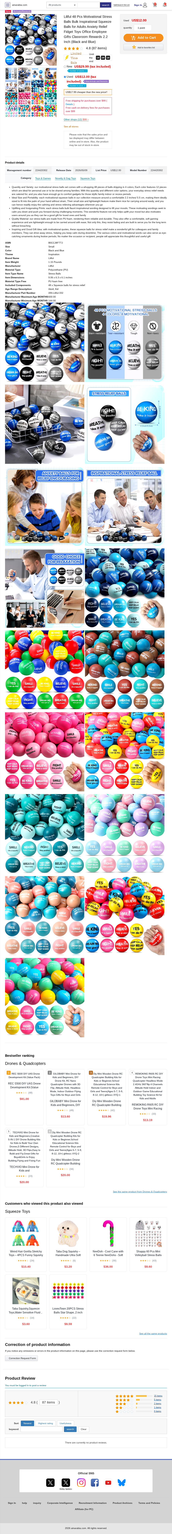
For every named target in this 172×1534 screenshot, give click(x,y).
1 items (157, 1407)
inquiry (37, 1503)
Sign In (138, 5)
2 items (157, 1403)
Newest (27, 1423)
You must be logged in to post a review (25, 1385)
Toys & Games (43, 178)
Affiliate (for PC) (84, 1509)
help (24, 1503)
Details (69, 104)
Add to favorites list (146, 47)
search (105, 5)
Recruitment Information (93, 1503)
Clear (84, 1429)
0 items (157, 1411)
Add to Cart (146, 37)
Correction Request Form (22, 1358)
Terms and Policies (149, 1503)
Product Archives (122, 1503)
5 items (157, 1399)
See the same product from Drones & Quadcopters (140, 1191)
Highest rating (45, 1423)
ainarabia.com (19, 5)
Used (87, 81)
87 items (48, 1402)
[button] (165, 4)
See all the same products (153, 1333)
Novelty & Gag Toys (65, 178)
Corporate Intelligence (60, 1503)
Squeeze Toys (87, 178)
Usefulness (65, 1423)
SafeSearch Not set (122, 5)
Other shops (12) (76, 119)
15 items (158, 1396)
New (89, 68)
